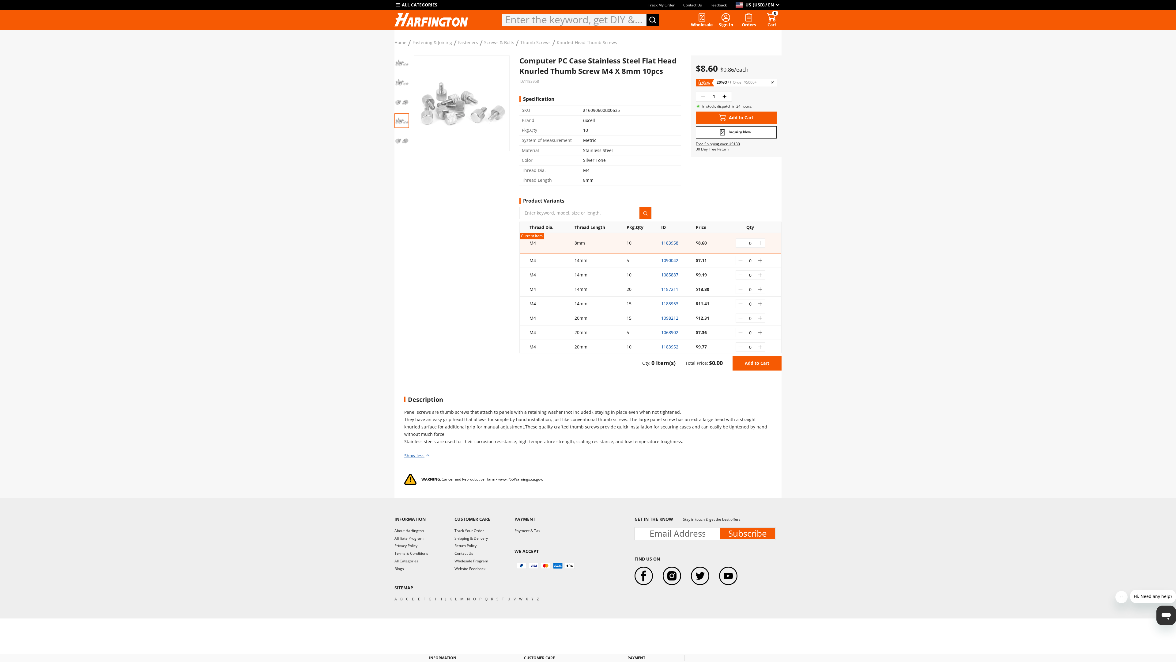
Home (400, 42)
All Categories (406, 561)
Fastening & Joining (432, 42)
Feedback (718, 5)
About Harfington (409, 530)
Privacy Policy (405, 545)
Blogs (399, 568)
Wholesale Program (471, 561)
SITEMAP (403, 588)
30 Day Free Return (712, 149)
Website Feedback (469, 568)
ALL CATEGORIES (419, 5)
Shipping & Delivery (471, 538)
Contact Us (692, 5)
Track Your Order (469, 530)
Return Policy (465, 545)
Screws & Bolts (499, 42)
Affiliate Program (409, 538)
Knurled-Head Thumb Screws (587, 42)
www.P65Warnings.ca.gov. (520, 479)
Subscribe (747, 533)
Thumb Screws (535, 42)
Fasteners (468, 42)
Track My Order (661, 5)
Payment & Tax (527, 530)
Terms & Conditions (411, 553)
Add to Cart (757, 363)
